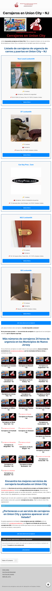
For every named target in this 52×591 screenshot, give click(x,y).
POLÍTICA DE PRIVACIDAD (9, 572)
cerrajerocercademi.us (17, 351)
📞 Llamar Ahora (26, 102)
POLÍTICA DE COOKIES (8, 574)
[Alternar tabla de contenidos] (15, 560)
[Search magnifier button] (50, 506)
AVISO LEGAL (5, 569)
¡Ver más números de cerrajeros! (26, 323)
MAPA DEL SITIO (6, 576)
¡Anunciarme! (26, 550)
